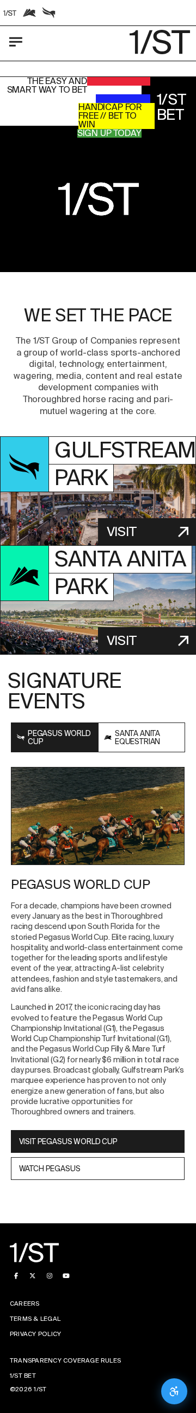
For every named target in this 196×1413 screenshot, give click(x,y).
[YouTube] (66, 1276)
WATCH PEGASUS (50, 1168)
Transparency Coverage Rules (65, 1360)
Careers (25, 1303)
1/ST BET (23, 1375)
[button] (98, 199)
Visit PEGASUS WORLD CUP (68, 1141)
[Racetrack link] (10, 13)
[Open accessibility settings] (174, 1391)
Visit (122, 531)
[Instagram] (49, 1276)
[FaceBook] (16, 1276)
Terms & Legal (35, 1318)
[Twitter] (33, 1276)
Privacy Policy (35, 1334)
